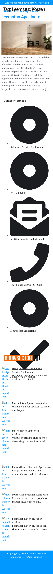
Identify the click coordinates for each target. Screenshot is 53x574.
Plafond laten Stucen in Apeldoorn (31, 467)
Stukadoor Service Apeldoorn (20, 11)
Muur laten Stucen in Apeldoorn (30, 494)
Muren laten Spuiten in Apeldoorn (31, 403)
